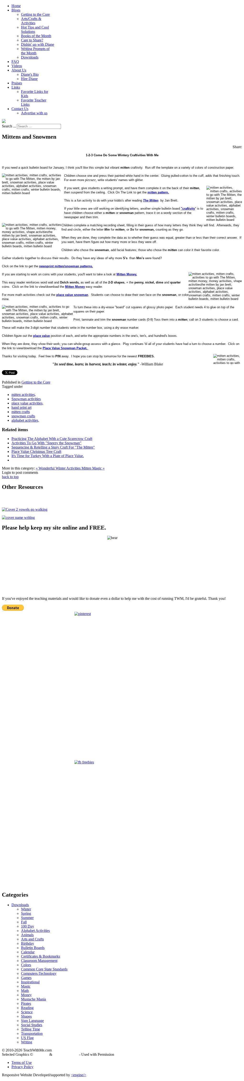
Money (26, 995)
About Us (18, 70)
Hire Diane (29, 79)
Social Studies (31, 1025)
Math (25, 991)
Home (16, 6)
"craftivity (188, 208)
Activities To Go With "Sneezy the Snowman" (46, 443)
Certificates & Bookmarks (40, 956)
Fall (24, 922)
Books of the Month (36, 36)
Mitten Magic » (93, 468)
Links (15, 87)
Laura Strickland (65, 1054)
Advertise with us (34, 113)
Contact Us (19, 109)
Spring (26, 913)
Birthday (27, 943)
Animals (27, 935)
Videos (16, 66)
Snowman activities (26, 399)
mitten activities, (23, 395)
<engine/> (78, 1075)
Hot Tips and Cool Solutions (35, 29)
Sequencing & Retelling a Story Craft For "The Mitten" (53, 447)
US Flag (27, 1038)
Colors (26, 965)
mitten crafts (20, 412)
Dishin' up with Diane (37, 44)
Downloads (29, 57)
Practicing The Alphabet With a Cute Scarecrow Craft (51, 439)
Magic (25, 986)
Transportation (32, 1033)
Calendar (28, 952)
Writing (26, 1042)
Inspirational (30, 982)
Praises (16, 83)
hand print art (21, 407)
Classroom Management (39, 961)
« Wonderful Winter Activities (58, 468)
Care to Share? (32, 40)
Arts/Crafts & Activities (31, 21)
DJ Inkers (41, 1054)
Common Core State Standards (44, 969)
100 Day (27, 926)
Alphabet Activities (35, 931)
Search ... (9, 126)
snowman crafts (23, 416)
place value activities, (27, 403)
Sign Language (32, 1021)
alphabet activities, (25, 420)
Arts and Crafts (32, 939)
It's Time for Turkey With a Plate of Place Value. (47, 456)
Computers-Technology (38, 973)
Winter (26, 909)
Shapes (26, 1016)
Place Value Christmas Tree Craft (36, 452)
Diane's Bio (30, 74)
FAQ (15, 62)
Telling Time (30, 1029)
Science (27, 1012)
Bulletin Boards (33, 948)
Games (26, 978)
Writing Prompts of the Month (35, 51)
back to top (10, 477)
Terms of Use (21, 1063)
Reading (27, 1008)
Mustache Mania (33, 999)
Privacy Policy (22, 1067)
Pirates (26, 1003)
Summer (27, 918)
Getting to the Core (35, 14)
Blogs (15, 10)
